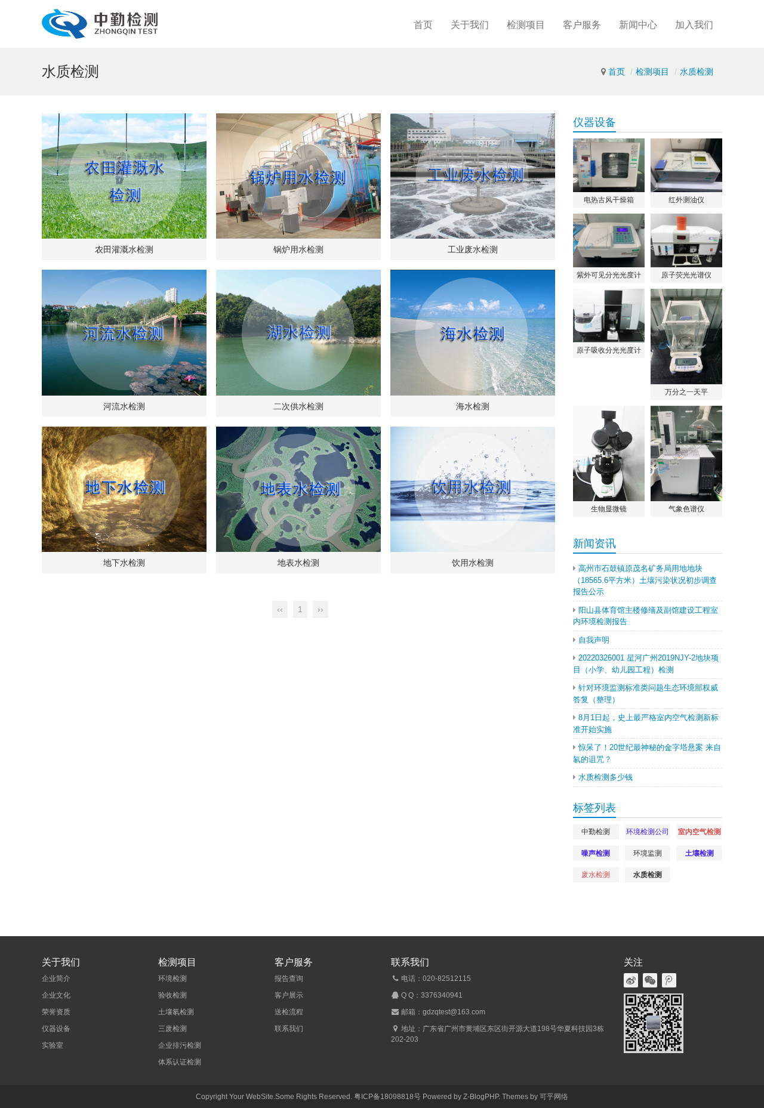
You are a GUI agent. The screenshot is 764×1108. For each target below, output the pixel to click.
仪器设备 (56, 1028)
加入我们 (694, 25)
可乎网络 (554, 1096)
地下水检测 (124, 562)
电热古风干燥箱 (609, 200)
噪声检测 (595, 853)
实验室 (52, 1045)
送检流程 (289, 1012)
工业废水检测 (473, 249)
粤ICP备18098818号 (387, 1096)
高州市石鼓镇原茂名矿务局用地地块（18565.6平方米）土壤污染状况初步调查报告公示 (645, 580)
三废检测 (172, 1028)
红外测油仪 (686, 200)
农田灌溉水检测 (124, 249)
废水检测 (595, 875)
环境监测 (647, 853)
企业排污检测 (179, 1045)
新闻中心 (638, 25)
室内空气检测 (699, 832)
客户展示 (289, 995)
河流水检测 (124, 406)
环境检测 (172, 978)
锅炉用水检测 (298, 249)
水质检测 (696, 71)
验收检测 (172, 995)
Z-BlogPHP (480, 1096)
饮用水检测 (473, 562)
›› (321, 609)
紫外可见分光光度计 (609, 275)
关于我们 (470, 25)
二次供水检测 (298, 406)
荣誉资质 (56, 1012)
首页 (423, 25)
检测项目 (526, 25)
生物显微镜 (609, 509)
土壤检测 (699, 853)
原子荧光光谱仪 (686, 275)
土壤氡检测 (176, 1012)
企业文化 (56, 995)
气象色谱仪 (686, 509)
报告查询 (289, 978)
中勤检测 (595, 832)
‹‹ (280, 609)
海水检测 (472, 406)
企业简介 (56, 978)
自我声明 (593, 639)
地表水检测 (298, 562)
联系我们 (289, 1028)
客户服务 (582, 25)
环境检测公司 (647, 832)
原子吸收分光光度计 (609, 350)
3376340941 (442, 995)
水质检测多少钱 (605, 777)
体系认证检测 (179, 1062)
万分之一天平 (686, 392)
